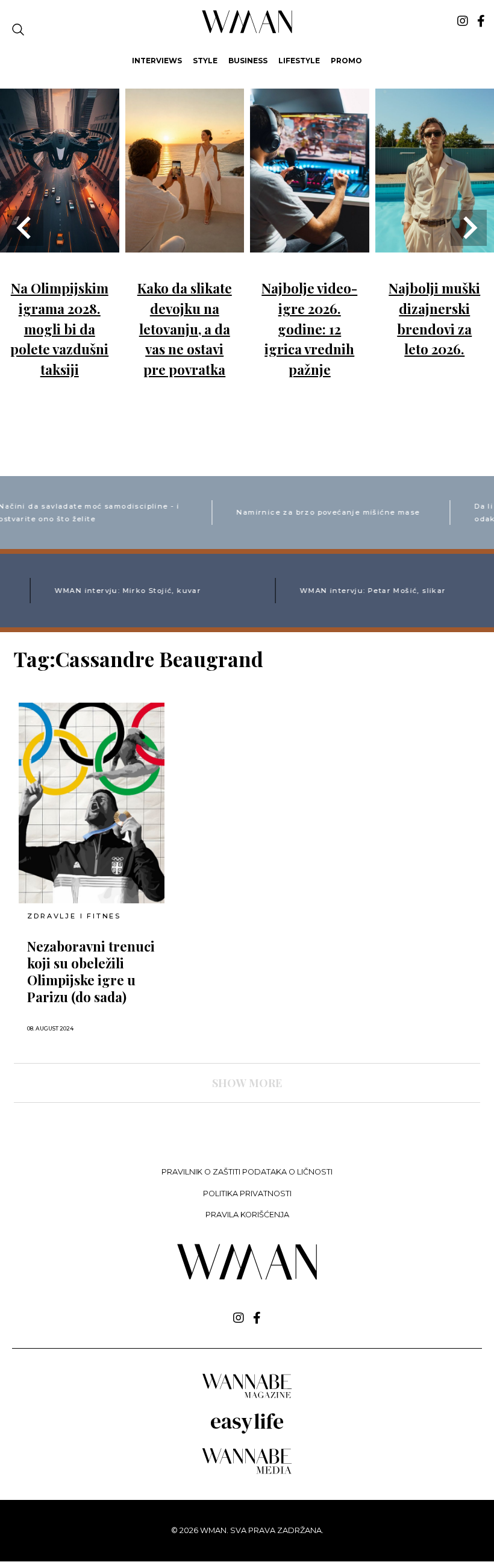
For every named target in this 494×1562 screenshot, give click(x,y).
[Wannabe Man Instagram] (462, 21)
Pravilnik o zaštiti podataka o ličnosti (247, 1171)
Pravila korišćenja (247, 1214)
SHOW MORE (247, 1083)
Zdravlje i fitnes (74, 916)
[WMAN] (247, 31)
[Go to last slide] (25, 228)
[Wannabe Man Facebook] (481, 21)
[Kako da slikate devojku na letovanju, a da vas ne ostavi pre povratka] (185, 244)
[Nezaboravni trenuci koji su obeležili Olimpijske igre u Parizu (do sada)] (91, 803)
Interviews (157, 60)
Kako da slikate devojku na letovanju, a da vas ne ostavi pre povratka (184, 328)
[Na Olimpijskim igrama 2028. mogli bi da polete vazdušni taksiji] (59, 244)
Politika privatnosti (247, 1193)
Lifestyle (299, 60)
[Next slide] (469, 228)
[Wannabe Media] (247, 1471)
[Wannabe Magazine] (247, 1397)
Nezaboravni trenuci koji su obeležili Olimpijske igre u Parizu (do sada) (91, 971)
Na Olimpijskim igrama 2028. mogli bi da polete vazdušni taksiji (59, 328)
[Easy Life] (247, 1431)
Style (205, 60)
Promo (346, 60)
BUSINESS (247, 60)
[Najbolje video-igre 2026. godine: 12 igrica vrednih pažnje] (309, 244)
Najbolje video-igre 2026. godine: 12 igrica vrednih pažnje (309, 328)
